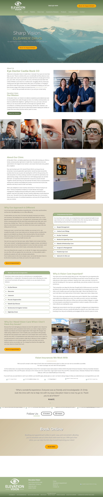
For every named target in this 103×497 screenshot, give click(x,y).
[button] (86, 5)
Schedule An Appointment (60, 489)
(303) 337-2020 (53, 5)
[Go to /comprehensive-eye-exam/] (93, 134)
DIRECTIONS (32, 494)
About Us (55, 490)
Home (54, 487)
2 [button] (51, 408)
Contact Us (56, 492)
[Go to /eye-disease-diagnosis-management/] (72, 134)
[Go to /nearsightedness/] (31, 134)
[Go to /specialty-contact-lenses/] (51, 134)
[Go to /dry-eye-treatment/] (10, 134)
